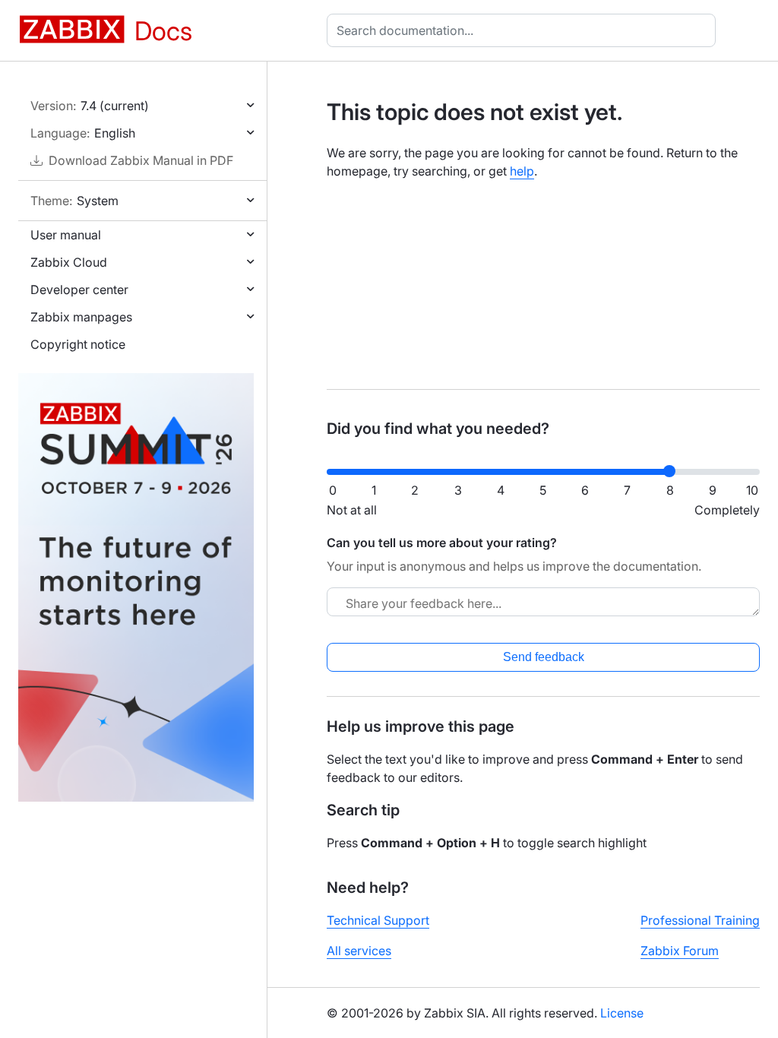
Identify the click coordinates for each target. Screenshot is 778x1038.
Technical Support (378, 920)
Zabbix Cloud (68, 262)
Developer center (79, 289)
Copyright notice (77, 344)
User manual (65, 234)
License (622, 1013)
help (522, 171)
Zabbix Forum (679, 950)
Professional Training (700, 920)
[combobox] (524, 30)
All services (359, 950)
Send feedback (543, 656)
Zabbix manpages (81, 316)
